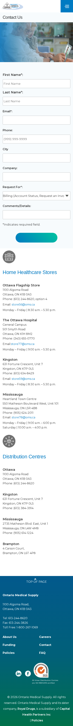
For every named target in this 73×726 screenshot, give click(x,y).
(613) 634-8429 (23, 373)
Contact (45, 645)
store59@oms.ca (23, 379)
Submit (36, 235)
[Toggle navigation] (67, 6)
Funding (9, 645)
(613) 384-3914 (23, 508)
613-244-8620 (17, 618)
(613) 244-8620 (23, 299)
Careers (45, 637)
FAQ (42, 653)
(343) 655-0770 (24, 338)
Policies (9, 653)
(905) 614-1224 (23, 533)
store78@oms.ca (23, 417)
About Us (9, 637)
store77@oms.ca (22, 344)
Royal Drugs (26, 708)
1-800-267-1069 (27, 627)
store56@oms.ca (23, 304)
